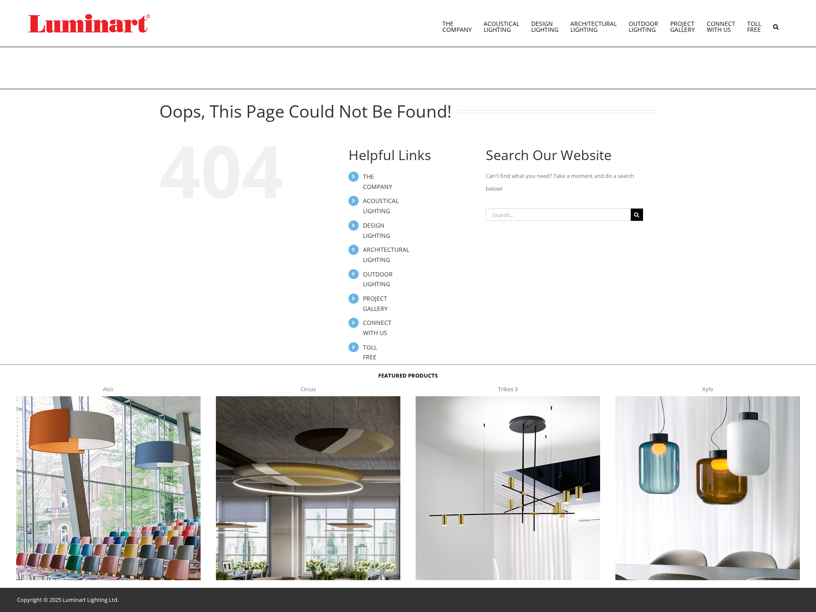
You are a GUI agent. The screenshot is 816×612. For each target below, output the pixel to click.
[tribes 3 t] (508, 399)
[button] (776, 23)
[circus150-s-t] (308, 399)
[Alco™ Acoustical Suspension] (108, 399)
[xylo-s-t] (707, 399)
